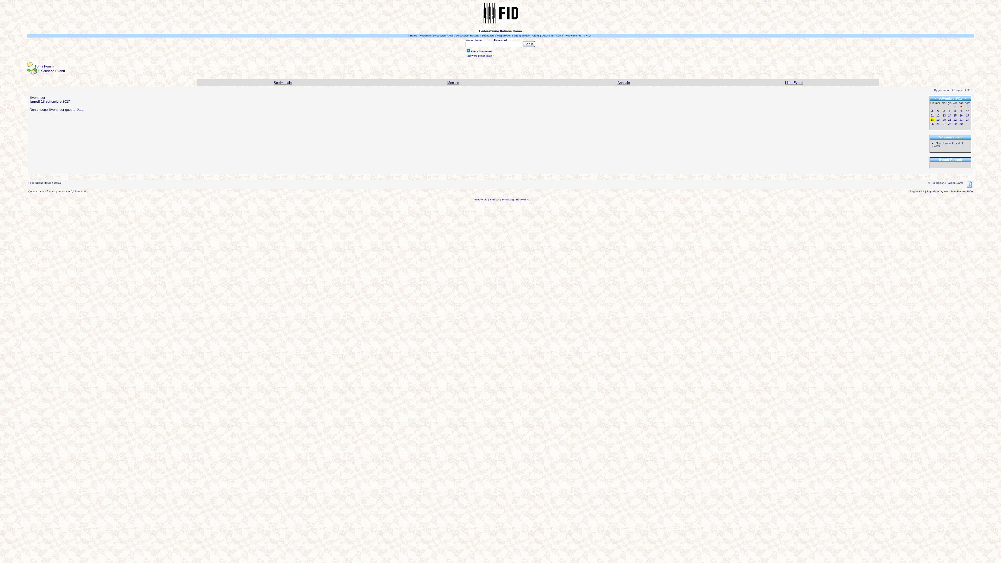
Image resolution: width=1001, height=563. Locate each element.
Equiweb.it (522, 199)
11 (932, 115)
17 (967, 115)
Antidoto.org (480, 199)
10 (967, 111)
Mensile (453, 83)
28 (949, 123)
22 (955, 119)
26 (937, 123)
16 (961, 115)
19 (937, 119)
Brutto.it (494, 199)
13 (944, 115)
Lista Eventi (794, 83)
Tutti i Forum (44, 66)
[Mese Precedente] (935, 98)
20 (944, 119)
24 (967, 119)
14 (949, 115)
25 (932, 123)
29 (955, 123)
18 (932, 119)
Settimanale (283, 83)
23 (961, 119)
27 (944, 123)
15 (955, 115)
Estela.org (508, 199)
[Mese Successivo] (965, 98)
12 (937, 115)
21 (949, 119)
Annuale (624, 83)
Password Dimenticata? (480, 55)
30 (961, 123)
